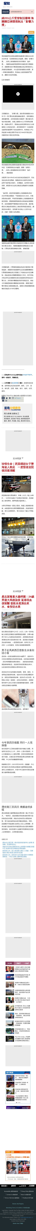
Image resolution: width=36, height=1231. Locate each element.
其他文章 (6, 12)
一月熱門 (26, 963)
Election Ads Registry (18, 1203)
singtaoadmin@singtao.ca (26, 1217)
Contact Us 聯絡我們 (12, 1194)
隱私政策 (31, 1191)
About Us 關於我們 (26, 1194)
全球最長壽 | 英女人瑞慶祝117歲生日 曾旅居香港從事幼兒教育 (22, 1007)
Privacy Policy (25, 1191)
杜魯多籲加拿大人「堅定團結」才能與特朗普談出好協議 (22, 1031)
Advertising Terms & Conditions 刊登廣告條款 (18, 1207)
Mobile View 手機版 (18, 1223)
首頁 (4, 7)
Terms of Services (10, 1198)
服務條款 (17, 1198)
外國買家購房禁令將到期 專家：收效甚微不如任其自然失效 (22, 992)
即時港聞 (9, 7)
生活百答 (15, 383)
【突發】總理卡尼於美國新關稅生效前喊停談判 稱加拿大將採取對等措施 (22, 969)
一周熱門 (18, 963)
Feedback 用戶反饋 (28, 1198)
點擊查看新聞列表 (16, 12)
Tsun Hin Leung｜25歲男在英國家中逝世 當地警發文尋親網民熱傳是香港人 (22, 1038)
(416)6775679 (27, 375)
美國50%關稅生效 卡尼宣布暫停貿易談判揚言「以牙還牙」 (22, 1000)
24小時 (10, 963)
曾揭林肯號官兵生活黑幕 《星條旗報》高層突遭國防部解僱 (22, 1023)
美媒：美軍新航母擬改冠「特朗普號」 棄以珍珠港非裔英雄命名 (22, 1015)
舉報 (32, 32)
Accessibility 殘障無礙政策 (11, 1191)
